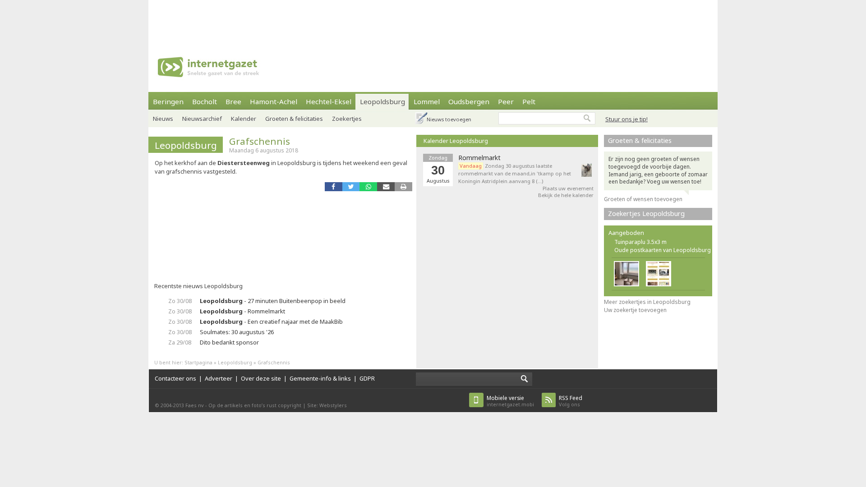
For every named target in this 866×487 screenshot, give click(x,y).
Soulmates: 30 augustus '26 (237, 332)
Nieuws (163, 119)
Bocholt (204, 101)
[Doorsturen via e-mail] (386, 186)
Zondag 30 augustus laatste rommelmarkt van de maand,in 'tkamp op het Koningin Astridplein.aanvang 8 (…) (514, 173)
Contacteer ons (175, 378)
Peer (506, 101)
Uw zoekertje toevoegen (635, 310)
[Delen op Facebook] (333, 186)
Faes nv (194, 405)
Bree (233, 101)
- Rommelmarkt (242, 311)
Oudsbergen (468, 101)
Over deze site (261, 378)
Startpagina (198, 362)
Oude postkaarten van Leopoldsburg (662, 250)
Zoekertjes (347, 119)
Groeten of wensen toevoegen (643, 199)
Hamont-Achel (273, 101)
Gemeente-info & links (320, 378)
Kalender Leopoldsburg (456, 141)
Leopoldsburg (382, 101)
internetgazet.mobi (510, 401)
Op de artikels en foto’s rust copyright (254, 405)
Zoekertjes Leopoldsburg (646, 213)
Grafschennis (259, 141)
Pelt (528, 101)
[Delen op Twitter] (351, 186)
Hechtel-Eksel (328, 101)
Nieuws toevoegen (449, 119)
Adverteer (218, 378)
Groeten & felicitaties (294, 119)
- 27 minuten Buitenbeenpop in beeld (272, 301)
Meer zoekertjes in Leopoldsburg (647, 302)
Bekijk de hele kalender (566, 195)
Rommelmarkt (479, 158)
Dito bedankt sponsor (229, 342)
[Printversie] (403, 186)
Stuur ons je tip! (626, 119)
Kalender (243, 119)
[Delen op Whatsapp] (368, 186)
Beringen (168, 101)
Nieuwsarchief (202, 119)
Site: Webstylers (327, 405)
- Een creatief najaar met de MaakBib (271, 321)
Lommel (427, 101)
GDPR (367, 378)
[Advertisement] (433, 20)
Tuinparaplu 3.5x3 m (640, 242)
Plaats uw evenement (568, 188)
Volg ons (570, 401)
